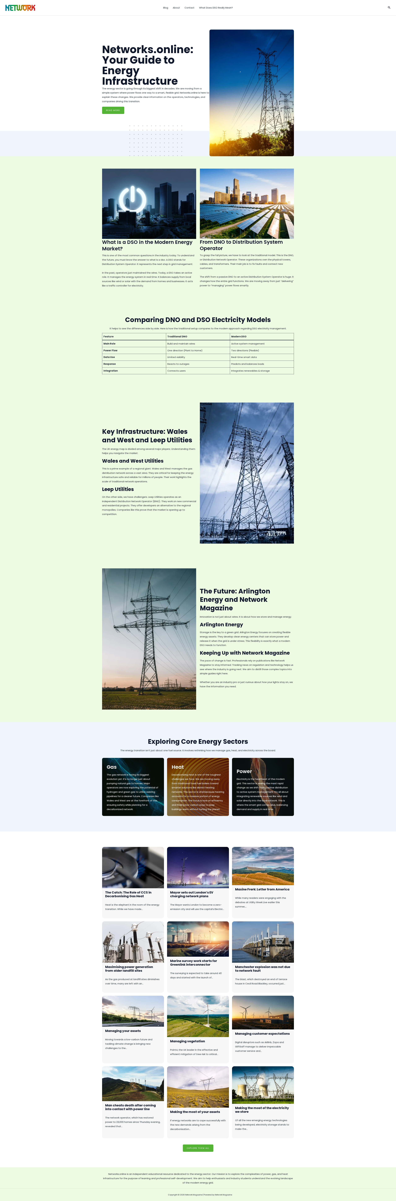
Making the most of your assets (195, 1112)
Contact (189, 7)
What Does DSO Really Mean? (216, 7)
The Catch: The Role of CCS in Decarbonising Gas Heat (128, 894)
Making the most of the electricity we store (262, 1110)
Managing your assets (123, 1031)
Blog (165, 7)
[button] (389, 8)
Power (244, 771)
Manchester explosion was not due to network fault (262, 969)
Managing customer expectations (262, 1033)
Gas (112, 766)
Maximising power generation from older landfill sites (129, 969)
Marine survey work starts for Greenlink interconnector (193, 963)
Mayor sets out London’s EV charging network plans (191, 894)
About (176, 7)
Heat (178, 766)
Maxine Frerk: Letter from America (262, 889)
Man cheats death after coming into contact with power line (130, 1107)
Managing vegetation (187, 1041)
